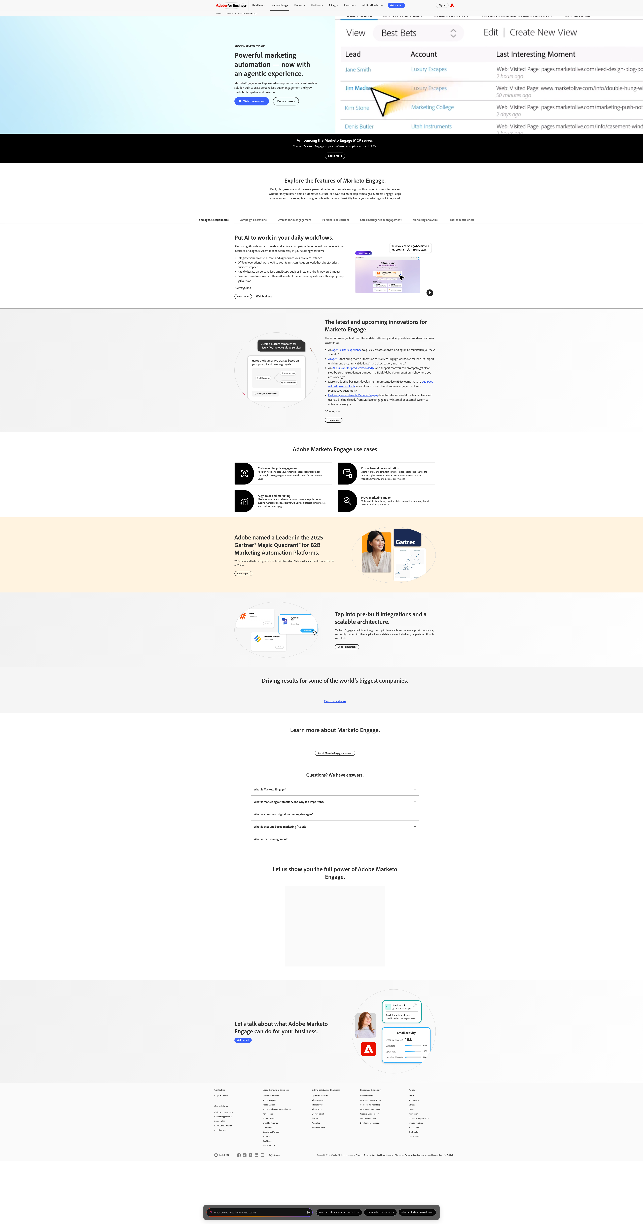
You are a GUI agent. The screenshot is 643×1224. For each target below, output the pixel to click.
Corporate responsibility (419, 1118)
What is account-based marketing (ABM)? (280, 826)
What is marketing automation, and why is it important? (289, 802)
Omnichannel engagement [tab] (294, 219)
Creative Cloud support (369, 1114)
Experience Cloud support (370, 1109)
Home (218, 13)
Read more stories (335, 701)
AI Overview (414, 1100)
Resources (349, 5)
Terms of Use (369, 1155)
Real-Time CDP (269, 1145)
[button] (430, 293)
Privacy (359, 1155)
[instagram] (244, 1155)
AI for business (220, 1130)
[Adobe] (452, 5)
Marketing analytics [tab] (425, 219)
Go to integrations (347, 646)
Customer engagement (223, 1112)
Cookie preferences (385, 1155)
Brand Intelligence (270, 1123)
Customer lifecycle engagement (278, 468)
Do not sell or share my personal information (423, 1155)
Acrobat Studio (269, 1118)
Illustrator (316, 1118)
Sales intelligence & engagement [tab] (381, 219)
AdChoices (451, 1155)
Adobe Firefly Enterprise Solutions (277, 1109)
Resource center (366, 1095)
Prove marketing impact (376, 497)
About (411, 1095)
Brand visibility (220, 1121)
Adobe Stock (317, 1109)
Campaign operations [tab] (253, 219)
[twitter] (250, 1155)
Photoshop (316, 1123)
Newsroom (413, 1114)
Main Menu (257, 5)
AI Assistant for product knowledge (353, 368)
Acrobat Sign (268, 1114)
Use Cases (315, 5)
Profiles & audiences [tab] (461, 219)
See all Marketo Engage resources (334, 753)
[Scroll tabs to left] (2, 219)
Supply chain (414, 1127)
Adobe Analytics (269, 1100)
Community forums (368, 1118)
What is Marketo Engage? (270, 789)
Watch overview (254, 101)
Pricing (332, 5)
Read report (243, 573)
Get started (396, 5)
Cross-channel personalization (380, 468)
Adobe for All (414, 1136)
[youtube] (262, 1155)
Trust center (414, 1132)
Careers (412, 1104)
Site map (399, 1155)
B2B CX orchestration (223, 1125)
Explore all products (271, 1095)
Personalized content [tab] (335, 219)
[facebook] (239, 1155)
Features (298, 5)
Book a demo (286, 101)
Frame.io (266, 1136)
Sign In (442, 5)
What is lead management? (271, 839)
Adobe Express (269, 1104)
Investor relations (416, 1123)
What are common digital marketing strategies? (283, 814)
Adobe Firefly (317, 1104)
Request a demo (221, 1095)
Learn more (335, 155)
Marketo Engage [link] (280, 5)
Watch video (264, 296)
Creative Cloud (269, 1127)
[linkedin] (256, 1155)
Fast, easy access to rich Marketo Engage (353, 395)
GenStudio (267, 1141)
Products (229, 13)
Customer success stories (370, 1100)
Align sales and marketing (274, 495)
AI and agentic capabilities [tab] (212, 219)
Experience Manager (271, 1132)
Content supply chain (223, 1116)
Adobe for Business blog (370, 1104)
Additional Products (371, 5)
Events (411, 1109)
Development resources (370, 1123)
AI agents (334, 359)
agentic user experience (347, 350)
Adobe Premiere (318, 1127)
